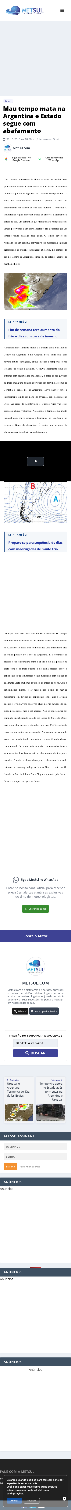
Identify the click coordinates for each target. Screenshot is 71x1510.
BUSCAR (38, 1053)
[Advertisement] (35, 58)
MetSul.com (21, 148)
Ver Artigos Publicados (46, 1011)
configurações (15, 1493)
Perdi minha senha (30, 1166)
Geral (8, 101)
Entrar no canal (37, 908)
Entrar (10, 1166)
